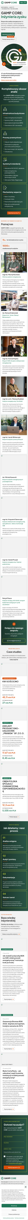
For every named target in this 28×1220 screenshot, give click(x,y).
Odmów (14, 1210)
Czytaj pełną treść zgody (15, 1163)
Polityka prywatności (19, 1218)
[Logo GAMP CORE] (9, 2)
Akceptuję (14, 1205)
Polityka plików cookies (8, 1218)
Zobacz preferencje (14, 1214)
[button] (25, 1187)
